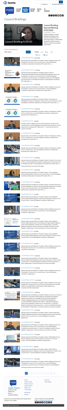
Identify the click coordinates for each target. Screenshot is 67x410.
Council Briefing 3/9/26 (27, 194)
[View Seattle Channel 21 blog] (49, 402)
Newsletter (27, 392)
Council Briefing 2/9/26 (27, 231)
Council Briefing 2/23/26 (27, 218)
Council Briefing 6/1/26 (27, 96)
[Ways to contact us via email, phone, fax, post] (51, 402)
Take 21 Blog (48, 381)
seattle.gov (45, 4)
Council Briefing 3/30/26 (27, 157)
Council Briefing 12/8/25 (27, 292)
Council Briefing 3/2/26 (27, 206)
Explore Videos (32, 10)
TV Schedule (47, 10)
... (57, 373)
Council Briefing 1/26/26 (27, 255)
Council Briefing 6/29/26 (27, 84)
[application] (23, 35)
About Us (47, 380)
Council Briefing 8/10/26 (27, 57)
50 (52, 52)
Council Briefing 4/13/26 (27, 145)
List (39, 55)
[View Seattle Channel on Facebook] (36, 402)
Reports (27, 394)
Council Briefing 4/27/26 (27, 133)
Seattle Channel (14, 388)
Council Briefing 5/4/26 (27, 121)
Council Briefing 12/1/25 (27, 310)
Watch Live (39, 10)
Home (26, 380)
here (51, 64)
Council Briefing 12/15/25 (27, 280)
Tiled (46, 55)
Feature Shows (18, 10)
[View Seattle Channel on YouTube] (47, 402)
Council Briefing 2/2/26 (27, 243)
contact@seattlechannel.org (45, 400)
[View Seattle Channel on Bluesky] (45, 402)
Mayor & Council (25, 10)
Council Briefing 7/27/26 (27, 70)
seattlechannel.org (58, 4)
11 (54, 373)
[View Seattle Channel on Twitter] (38, 402)
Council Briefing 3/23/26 (27, 169)
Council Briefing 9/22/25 (27, 322)
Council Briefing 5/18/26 (27, 108)
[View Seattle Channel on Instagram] (40, 402)
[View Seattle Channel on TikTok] (42, 402)
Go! (61, 2)
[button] (23, 35)
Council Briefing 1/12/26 (27, 267)
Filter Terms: (8, 52)
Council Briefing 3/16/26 (27, 182)
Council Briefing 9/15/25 (27, 334)
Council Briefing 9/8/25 (27, 346)
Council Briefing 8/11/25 (27, 358)
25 (47, 52)
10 (42, 52)
